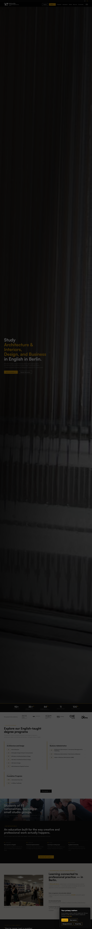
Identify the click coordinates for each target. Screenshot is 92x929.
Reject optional (73, 920)
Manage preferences (67, 923)
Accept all (65, 920)
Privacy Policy (69, 916)
